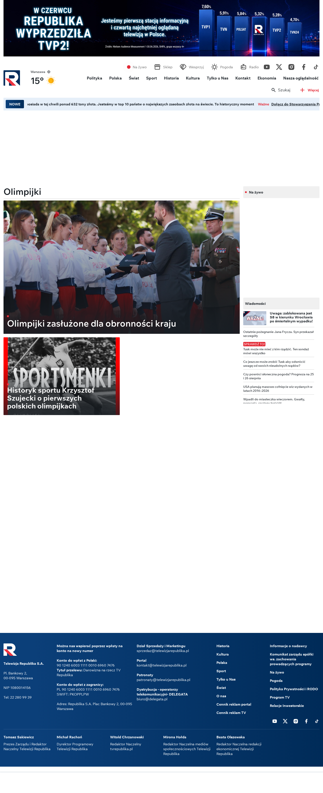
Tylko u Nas (217, 78)
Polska (115, 78)
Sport (151, 78)
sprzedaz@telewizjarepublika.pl (163, 650)
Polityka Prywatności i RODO (294, 689)
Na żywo (140, 67)
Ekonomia (267, 78)
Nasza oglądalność (301, 78)
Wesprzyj (196, 67)
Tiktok (315, 66)
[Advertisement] (161, 783)
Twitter (279, 66)
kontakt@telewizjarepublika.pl (162, 665)
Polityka (94, 78)
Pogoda (226, 67)
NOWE (14, 104)
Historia (171, 78)
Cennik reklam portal (233, 704)
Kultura (193, 78)
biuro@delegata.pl (152, 699)
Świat (134, 78)
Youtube (266, 66)
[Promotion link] (161, 28)
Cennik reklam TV (231, 712)
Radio (254, 67)
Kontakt (242, 78)
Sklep (167, 67)
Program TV (280, 697)
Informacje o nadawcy (288, 646)
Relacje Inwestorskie (287, 705)
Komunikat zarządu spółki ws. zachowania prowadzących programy (291, 659)
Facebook (303, 66)
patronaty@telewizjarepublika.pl (163, 679)
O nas (221, 696)
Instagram (291, 66)
